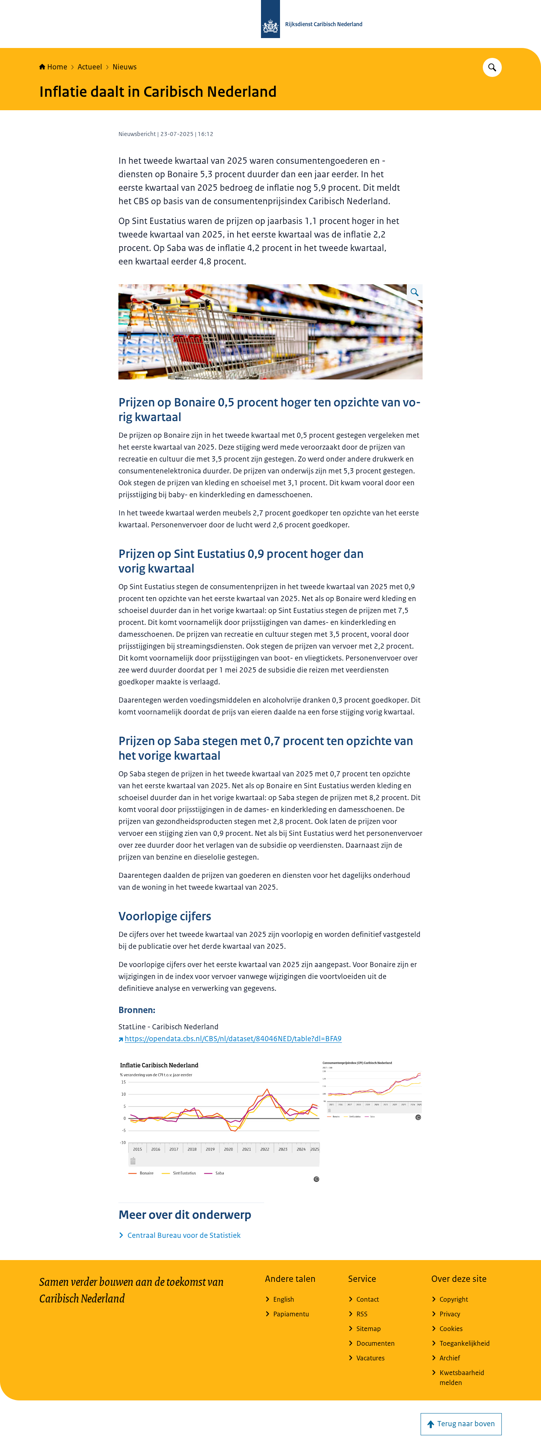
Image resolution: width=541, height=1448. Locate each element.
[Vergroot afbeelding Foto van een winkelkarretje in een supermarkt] (415, 292)
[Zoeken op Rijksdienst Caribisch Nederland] (492, 67)
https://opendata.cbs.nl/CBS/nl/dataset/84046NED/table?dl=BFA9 (233, 1039)
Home (57, 67)
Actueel (90, 67)
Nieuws (124, 67)
